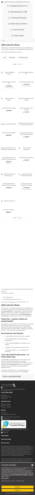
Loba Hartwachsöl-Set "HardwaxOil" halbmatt (26, 184)
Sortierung (12, 57)
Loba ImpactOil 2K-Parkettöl (8, 132)
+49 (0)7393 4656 (7, 297)
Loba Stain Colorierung (8, 209)
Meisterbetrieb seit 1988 (18, 12)
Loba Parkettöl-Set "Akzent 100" (26, 82)
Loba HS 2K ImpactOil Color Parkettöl (26, 109)
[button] (27, 2)
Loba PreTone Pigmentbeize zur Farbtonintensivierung (26, 133)
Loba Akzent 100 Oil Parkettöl (9, 108)
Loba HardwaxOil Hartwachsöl (26, 157)
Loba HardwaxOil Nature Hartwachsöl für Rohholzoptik (9, 184)
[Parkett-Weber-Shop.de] (17, 2)
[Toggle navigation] (2, 2)
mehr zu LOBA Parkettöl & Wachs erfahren (11, 52)
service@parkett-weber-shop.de (11, 299)
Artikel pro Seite (23, 57)
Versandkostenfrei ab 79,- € (19, 6)
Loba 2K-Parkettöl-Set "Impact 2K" (9, 82)
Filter (4, 57)
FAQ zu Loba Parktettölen (12, 376)
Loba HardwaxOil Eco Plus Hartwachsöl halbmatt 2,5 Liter (8, 158)
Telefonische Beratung (18, 18)
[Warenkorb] (32, 2)
